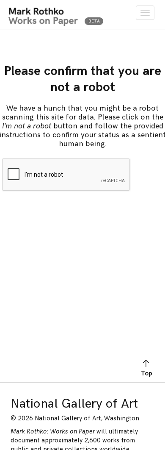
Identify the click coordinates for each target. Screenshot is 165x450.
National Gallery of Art (74, 403)
